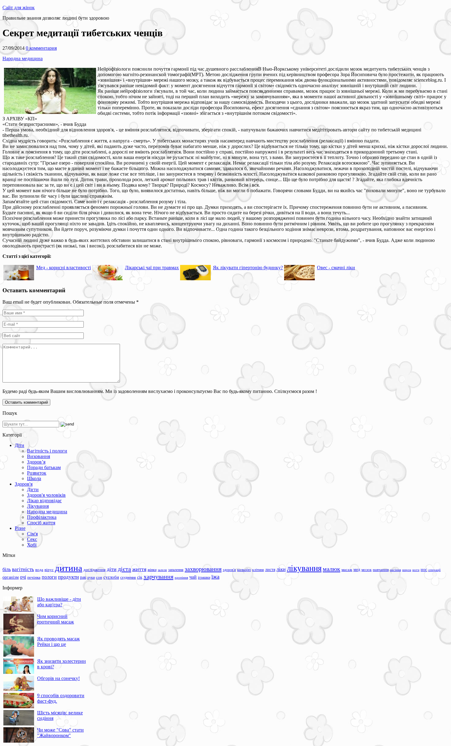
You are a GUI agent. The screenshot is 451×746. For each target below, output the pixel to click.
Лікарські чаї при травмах (152, 267)
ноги (415, 570)
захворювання (203, 568)
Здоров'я (24, 484)
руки (91, 577)
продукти (68, 577)
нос (424, 569)
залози (162, 570)
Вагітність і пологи (47, 450)
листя (270, 569)
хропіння (181, 577)
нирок (406, 570)
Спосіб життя (41, 522)
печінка (33, 577)
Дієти (33, 489)
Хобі (32, 544)
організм (10, 577)
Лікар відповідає (44, 500)
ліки (281, 569)
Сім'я (32, 533)
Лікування (38, 506)
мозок (366, 569)
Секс (32, 539)
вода (39, 569)
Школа (34, 478)
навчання (381, 570)
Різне (20, 528)
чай (193, 577)
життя (139, 569)
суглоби (111, 577)
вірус (49, 570)
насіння (395, 570)
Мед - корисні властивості (63, 267)
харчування (158, 576)
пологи (49, 577)
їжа (215, 576)
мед (356, 569)
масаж (346, 569)
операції (434, 570)
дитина (68, 568)
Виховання (38, 456)
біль (6, 569)
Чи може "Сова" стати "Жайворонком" (60, 732)
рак (83, 577)
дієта (124, 568)
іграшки (204, 577)
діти (112, 569)
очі (23, 577)
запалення (175, 570)
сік (139, 577)
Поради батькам (44, 467)
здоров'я (229, 570)
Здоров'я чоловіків (46, 495)
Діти (19, 445)
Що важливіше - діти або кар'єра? (59, 601)
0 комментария (41, 48)
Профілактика (41, 517)
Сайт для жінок (18, 7)
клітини (258, 570)
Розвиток (36, 473)
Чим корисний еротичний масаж (55, 619)
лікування (304, 568)
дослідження (94, 570)
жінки (152, 570)
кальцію (244, 570)
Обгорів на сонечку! (58, 678)
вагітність (23, 569)
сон (99, 577)
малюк (331, 568)
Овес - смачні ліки (336, 267)
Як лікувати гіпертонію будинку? (248, 267)
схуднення (128, 577)
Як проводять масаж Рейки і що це (58, 641)
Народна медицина (22, 58)
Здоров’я (36, 461)
